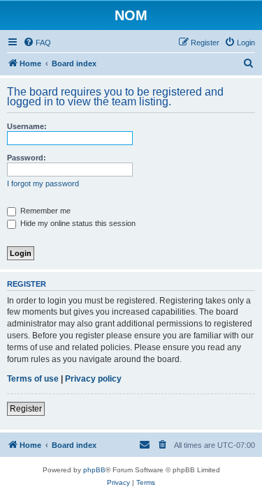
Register (26, 409)
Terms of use (33, 379)
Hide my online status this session (77, 223)
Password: (26, 157)
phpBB (94, 470)
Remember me (44, 210)
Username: (27, 126)
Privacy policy (93, 379)
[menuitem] (37, 42)
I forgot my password (43, 183)
